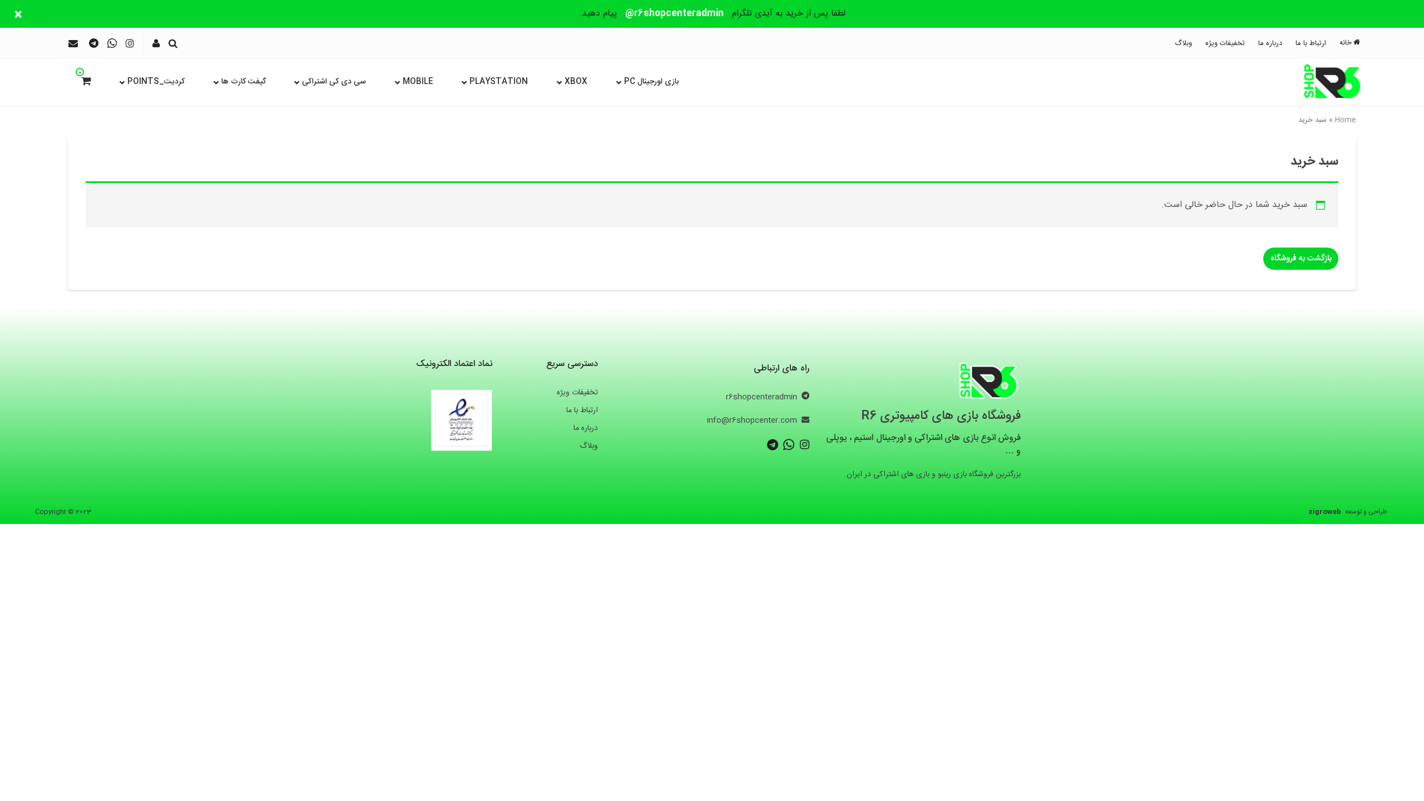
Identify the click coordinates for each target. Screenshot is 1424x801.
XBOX (576, 81)
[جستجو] (173, 43)
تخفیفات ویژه (1225, 43)
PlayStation (498, 81)
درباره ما (1270, 43)
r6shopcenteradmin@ (674, 13)
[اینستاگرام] (130, 43)
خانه (1345, 43)
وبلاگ (1183, 43)
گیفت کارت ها (243, 81)
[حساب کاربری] (156, 43)
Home (1345, 120)
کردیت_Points (156, 81)
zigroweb (1325, 511)
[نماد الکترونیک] (461, 417)
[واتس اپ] (112, 43)
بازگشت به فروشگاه (1301, 258)
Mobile (418, 81)
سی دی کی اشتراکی (334, 81)
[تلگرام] (93, 43)
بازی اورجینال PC (651, 81)
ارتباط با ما (1311, 43)
